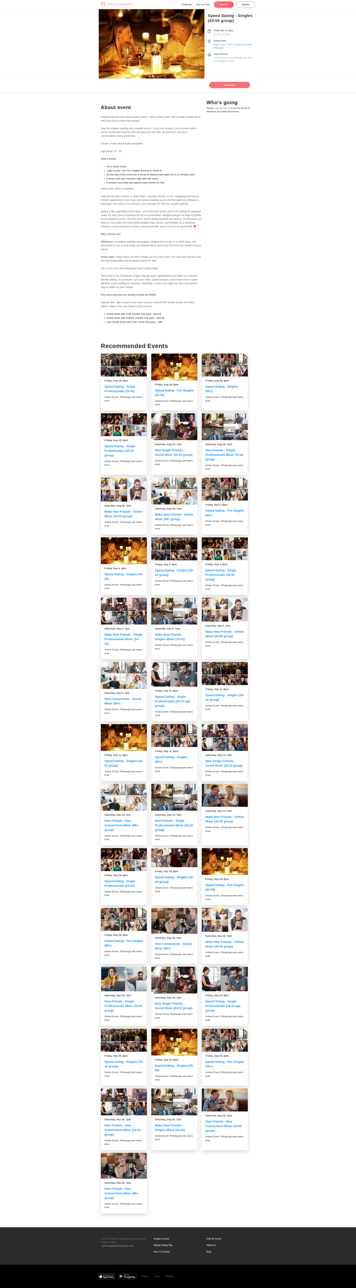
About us (211, 1245)
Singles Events (161, 1238)
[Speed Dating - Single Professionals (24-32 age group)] (174, 674)
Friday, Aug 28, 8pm (116, 380)
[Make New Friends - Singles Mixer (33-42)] (174, 611)
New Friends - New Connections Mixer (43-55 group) (223, 1126)
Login (217, 108)
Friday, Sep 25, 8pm (217, 995)
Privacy (145, 1276)
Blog (209, 1251)
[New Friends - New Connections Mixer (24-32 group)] (124, 1101)
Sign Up (224, 4)
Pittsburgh (187, 4)
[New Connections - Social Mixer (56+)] (124, 675)
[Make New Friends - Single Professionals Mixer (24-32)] (124, 611)
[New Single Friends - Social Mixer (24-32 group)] (174, 426)
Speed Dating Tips (163, 1245)
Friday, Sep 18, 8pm (116, 875)
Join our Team (203, 4)
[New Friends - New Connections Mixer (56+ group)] (124, 797)
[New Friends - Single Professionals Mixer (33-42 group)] (225, 426)
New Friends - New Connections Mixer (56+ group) (121, 825)
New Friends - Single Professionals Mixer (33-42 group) (224, 454)
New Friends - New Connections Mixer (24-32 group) (122, 1130)
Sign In (245, 4)
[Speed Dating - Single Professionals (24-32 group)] (124, 424)
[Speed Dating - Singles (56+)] (225, 365)
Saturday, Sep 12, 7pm (218, 755)
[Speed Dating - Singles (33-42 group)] (174, 548)
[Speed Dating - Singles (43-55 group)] (124, 737)
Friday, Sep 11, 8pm (166, 690)
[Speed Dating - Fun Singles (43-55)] (174, 367)
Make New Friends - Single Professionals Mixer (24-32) (123, 639)
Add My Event (214, 1238)
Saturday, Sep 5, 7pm (117, 628)
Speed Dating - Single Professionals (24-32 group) (119, 450)
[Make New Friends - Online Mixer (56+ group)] (174, 491)
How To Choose (162, 1251)
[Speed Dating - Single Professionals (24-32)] (124, 859)
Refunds (170, 1276)
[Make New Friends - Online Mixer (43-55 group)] (124, 490)
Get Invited (229, 85)
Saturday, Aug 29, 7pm (168, 444)
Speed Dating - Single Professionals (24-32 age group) (172, 701)
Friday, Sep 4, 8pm (216, 504)
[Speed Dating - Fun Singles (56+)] (225, 489)
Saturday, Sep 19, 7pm (168, 938)
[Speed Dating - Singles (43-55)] (124, 550)
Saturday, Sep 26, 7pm (117, 1119)
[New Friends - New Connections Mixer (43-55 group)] (225, 1100)
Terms (157, 1276)
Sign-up (226, 108)
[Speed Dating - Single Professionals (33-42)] (124, 365)
